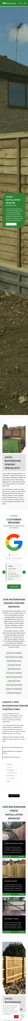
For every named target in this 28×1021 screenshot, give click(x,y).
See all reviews (14, 586)
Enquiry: (9, 781)
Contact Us (11, 224)
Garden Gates (10, 881)
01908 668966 (19, 3)
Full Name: (9, 764)
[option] (14, 572)
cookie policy (8, 1013)
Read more (10, 578)
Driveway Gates (11, 919)
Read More (21, 856)
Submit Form (14, 795)
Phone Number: (10, 775)
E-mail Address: (11, 770)
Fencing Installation (13, 843)
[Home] (9, 3)
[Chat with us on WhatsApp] (23, 1015)
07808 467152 (21, 3)
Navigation (25, 3)
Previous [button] (4, 572)
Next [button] (24, 572)
